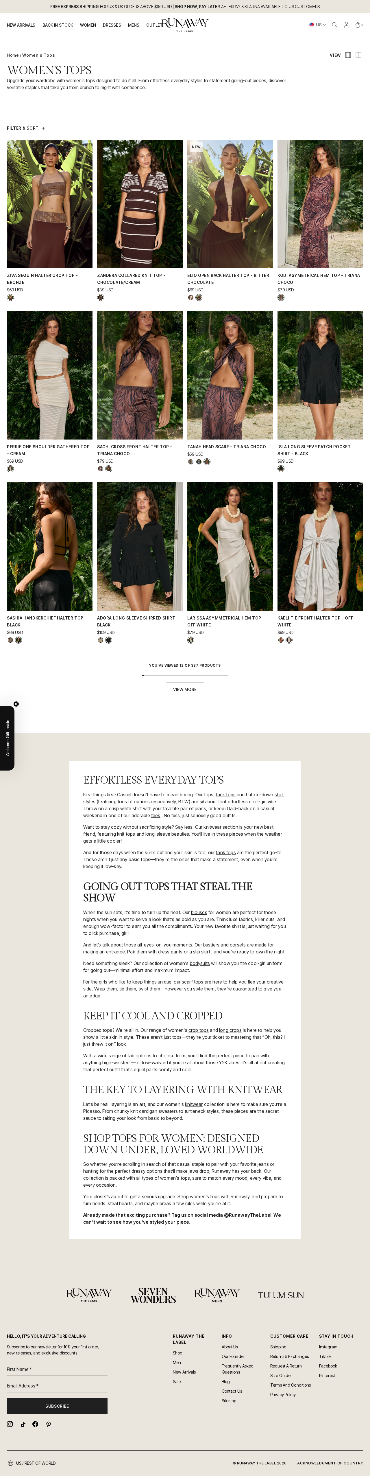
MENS (134, 25)
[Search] (334, 24)
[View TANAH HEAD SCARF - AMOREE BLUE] (190, 461)
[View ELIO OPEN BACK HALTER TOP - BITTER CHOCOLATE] (198, 297)
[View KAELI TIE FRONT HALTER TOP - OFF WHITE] (289, 640)
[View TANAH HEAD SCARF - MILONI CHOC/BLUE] (198, 461)
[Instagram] (10, 1424)
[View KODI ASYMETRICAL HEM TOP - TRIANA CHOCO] (281, 297)
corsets (238, 945)
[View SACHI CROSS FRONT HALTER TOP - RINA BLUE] (100, 468)
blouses (199, 912)
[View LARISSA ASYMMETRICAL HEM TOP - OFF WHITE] (190, 640)
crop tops (198, 1030)
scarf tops (193, 982)
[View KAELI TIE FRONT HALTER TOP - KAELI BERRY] (281, 640)
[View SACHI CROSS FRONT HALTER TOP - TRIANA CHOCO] (108, 468)
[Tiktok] (22, 1424)
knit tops (126, 834)
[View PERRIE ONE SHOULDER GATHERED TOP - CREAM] (10, 468)
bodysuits (200, 963)
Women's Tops (38, 55)
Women (88, 25)
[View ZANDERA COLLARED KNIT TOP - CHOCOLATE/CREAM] (100, 297)
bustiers (211, 945)
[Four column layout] (348, 55)
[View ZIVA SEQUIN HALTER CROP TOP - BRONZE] (10, 297)
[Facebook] (35, 1424)
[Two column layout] (358, 55)
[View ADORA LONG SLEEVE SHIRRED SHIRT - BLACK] (108, 640)
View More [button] (185, 689)
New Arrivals (21, 25)
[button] (7, 738)
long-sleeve (158, 834)
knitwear (212, 827)
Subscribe (57, 1406)
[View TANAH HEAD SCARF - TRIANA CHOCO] (207, 461)
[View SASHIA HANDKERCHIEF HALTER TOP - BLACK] (18, 640)
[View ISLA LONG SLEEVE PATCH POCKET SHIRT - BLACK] (281, 468)
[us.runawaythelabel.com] (185, 25)
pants (177, 952)
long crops (230, 1030)
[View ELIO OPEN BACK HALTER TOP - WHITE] (190, 297)
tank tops (226, 794)
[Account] (346, 24)
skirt (205, 952)
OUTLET (154, 25)
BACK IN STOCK (57, 25)
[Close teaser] (16, 704)
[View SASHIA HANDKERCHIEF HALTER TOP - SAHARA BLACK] (10, 640)
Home (13, 55)
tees (155, 815)
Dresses (112, 25)
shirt (279, 794)
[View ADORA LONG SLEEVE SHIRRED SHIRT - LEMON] (100, 640)
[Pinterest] (48, 1424)
